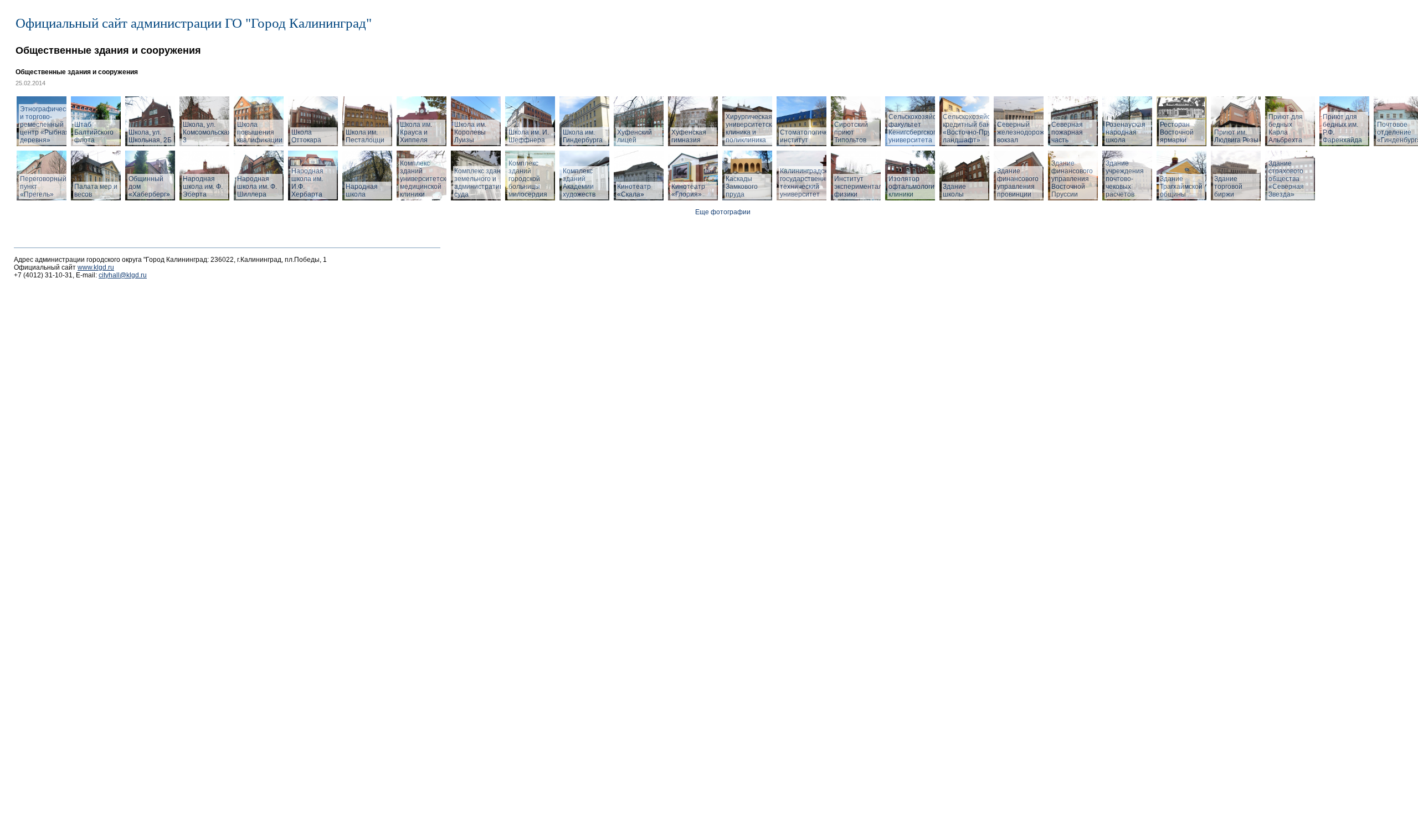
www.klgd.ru (96, 267)
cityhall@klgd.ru (123, 275)
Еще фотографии (723, 212)
